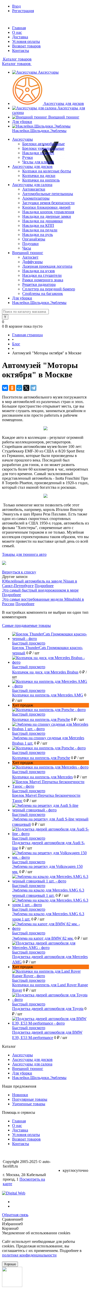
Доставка (20, 37)
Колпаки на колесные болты (46, 171)
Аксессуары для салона (32, 1064)
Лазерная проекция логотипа (47, 266)
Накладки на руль (37, 234)
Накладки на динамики (42, 221)
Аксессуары (48, 72)
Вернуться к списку (19, 572)
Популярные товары (29, 1099)
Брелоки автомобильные (43, 144)
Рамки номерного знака (42, 280)
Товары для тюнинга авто (24, 554)
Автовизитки (33, 189)
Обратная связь (15, 1215)
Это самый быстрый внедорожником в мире (40, 590)
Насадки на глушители (42, 275)
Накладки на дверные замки (46, 216)
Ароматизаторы (36, 198)
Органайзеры (33, 239)
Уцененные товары (28, 1104)
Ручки (27, 157)
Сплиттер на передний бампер (48, 289)
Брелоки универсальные (43, 148)
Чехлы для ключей (38, 162)
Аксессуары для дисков (63, 103)
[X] (26, 388)
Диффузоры (32, 262)
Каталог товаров (17, 59)
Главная (19, 28)
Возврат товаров (26, 46)
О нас (17, 32)
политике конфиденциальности (29, 1255)
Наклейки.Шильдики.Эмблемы (39, 131)
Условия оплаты (26, 41)
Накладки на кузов (38, 271)
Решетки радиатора (39, 284)
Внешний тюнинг (63, 117)
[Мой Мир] (19, 388)
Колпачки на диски (38, 175)
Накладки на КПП (38, 225)
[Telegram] (33, 388)
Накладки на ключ (38, 153)
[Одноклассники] (12, 388)
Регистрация (23, 11)
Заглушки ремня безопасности (48, 203)
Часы (26, 248)
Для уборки (22, 121)
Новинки (20, 1095)
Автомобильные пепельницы (47, 194)
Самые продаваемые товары (26, 625)
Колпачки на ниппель (41, 180)
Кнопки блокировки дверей (46, 207)
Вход (16, 6)
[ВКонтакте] (5, 388)
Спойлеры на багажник (42, 293)
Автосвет (30, 257)
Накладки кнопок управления (48, 212)
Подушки (30, 243)
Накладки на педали (39, 230)
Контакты (20, 50)
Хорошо (10, 1264)
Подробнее (44, 585)
